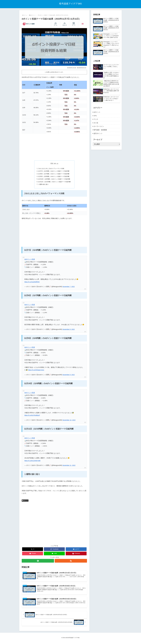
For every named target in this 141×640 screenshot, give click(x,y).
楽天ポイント (98, 133)
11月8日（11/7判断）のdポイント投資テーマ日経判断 (53, 174)
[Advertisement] (54, 147)
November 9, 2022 (69, 374)
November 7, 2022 (69, 286)
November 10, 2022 (69, 420)
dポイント (26, 500)
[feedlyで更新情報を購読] (38, 561)
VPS (95, 116)
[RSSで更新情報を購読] (71, 561)
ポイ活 (96, 123)
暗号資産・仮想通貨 (100, 130)
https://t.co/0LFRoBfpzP (32, 415)
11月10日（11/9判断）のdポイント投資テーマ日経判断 (54, 179)
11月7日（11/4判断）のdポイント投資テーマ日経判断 (53, 171)
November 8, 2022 (69, 329)
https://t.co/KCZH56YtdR (32, 460)
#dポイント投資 (29, 259)
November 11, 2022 (69, 465)
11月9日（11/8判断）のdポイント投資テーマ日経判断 (53, 176)
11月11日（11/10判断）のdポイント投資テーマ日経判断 (54, 181)
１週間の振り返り (43, 184)
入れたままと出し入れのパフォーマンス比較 (51, 168)
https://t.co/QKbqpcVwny (36, 370)
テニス (96, 119)
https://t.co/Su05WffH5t (31, 282)
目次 (52, 163)
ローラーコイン (99, 126)
